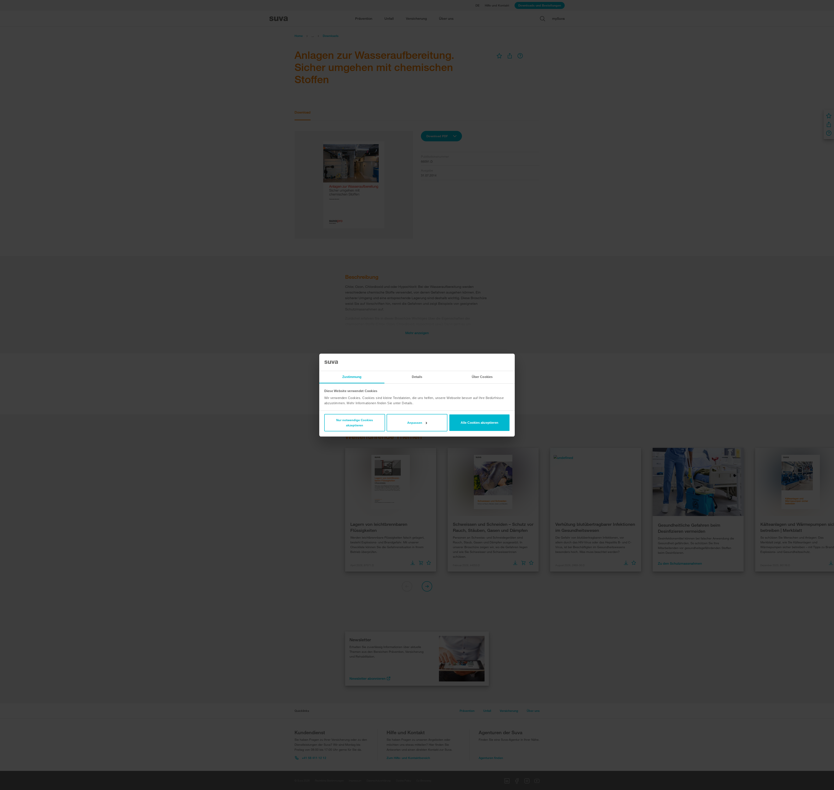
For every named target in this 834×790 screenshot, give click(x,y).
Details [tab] (417, 377)
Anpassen (414, 422)
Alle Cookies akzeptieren (479, 422)
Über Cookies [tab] (482, 377)
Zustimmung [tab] (352, 377)
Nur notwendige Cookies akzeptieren (354, 422)
